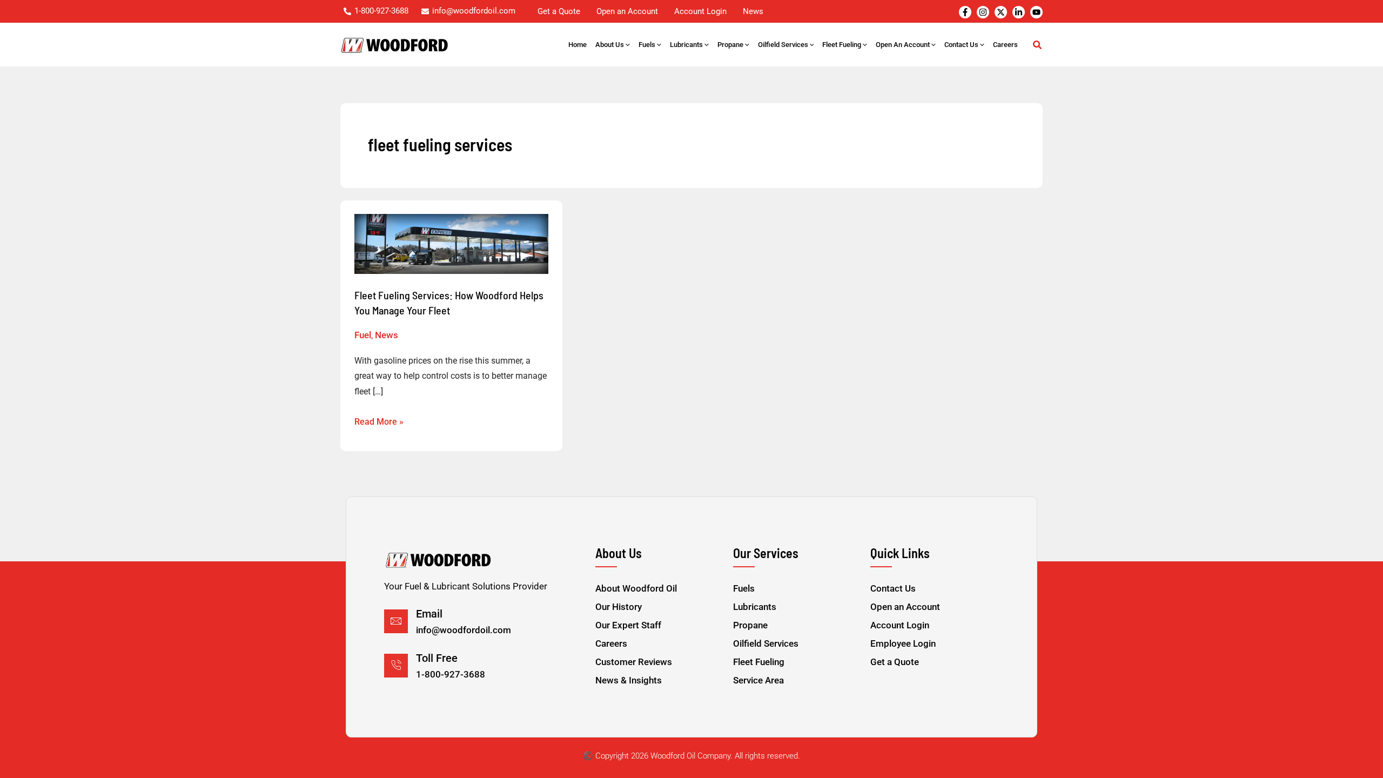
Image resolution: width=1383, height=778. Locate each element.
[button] (627, 44)
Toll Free (437, 658)
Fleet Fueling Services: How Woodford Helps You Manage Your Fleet (448, 303)
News (386, 335)
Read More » (379, 420)
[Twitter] (1001, 12)
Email (429, 613)
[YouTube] (1036, 12)
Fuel (362, 335)
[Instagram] (983, 12)
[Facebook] (965, 12)
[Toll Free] (396, 666)
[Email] (396, 621)
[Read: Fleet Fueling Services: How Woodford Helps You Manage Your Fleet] (451, 244)
